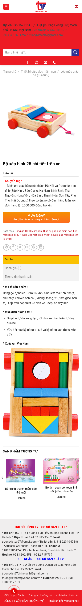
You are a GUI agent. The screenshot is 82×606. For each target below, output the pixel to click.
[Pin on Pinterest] (34, 247)
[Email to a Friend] (27, 247)
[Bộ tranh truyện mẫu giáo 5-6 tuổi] (21, 471)
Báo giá (33, 595)
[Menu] (6, 7)
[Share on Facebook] (13, 247)
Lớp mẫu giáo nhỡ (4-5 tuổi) (43, 234)
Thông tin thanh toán (18, 276)
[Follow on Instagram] (36, 62)
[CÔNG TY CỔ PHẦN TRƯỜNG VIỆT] (41, 6)
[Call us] (54, 62)
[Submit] (75, 52)
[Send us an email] (45, 62)
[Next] (79, 485)
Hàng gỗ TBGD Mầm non (28, 231)
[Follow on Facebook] (27, 62)
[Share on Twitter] (20, 247)
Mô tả (9, 259)
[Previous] (3, 485)
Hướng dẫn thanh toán (53, 595)
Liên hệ (73, 595)
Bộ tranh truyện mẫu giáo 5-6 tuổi (21, 490)
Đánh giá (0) (13, 268)
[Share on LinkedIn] (41, 247)
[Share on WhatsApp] (6, 247)
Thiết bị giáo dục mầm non (38, 71)
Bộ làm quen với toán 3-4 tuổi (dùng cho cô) (61, 489)
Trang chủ (9, 71)
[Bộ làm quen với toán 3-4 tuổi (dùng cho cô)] (61, 471)
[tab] (41, 259)
